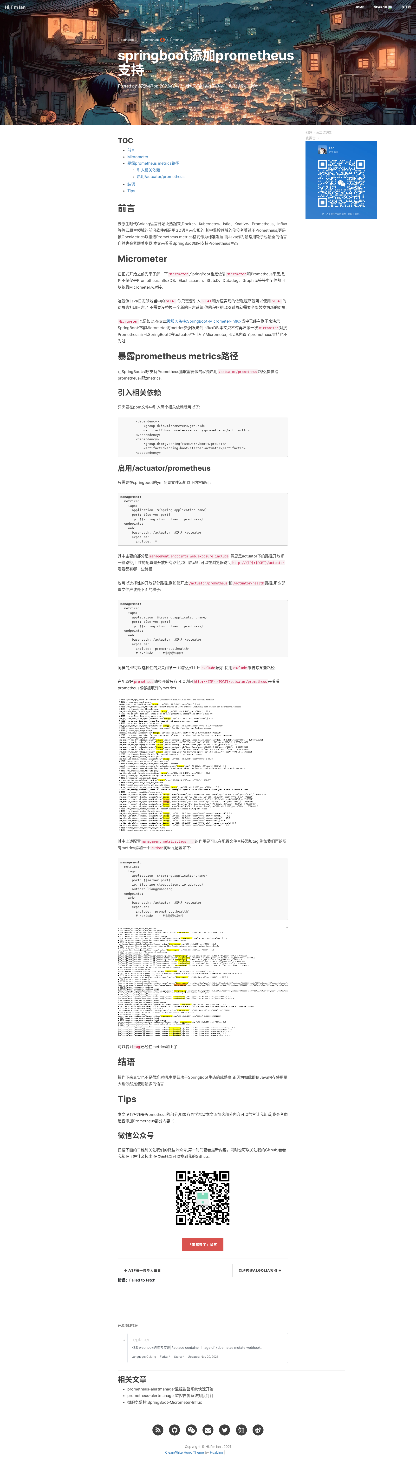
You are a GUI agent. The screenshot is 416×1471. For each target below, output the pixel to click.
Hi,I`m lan (15, 7)
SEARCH (381, 7)
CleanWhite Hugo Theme (184, 1452)
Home (359, 7)
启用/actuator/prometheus (160, 176)
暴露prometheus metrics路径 (153, 163)
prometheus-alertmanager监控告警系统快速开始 (170, 1389)
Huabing (216, 1452)
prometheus (151, 39)
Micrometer (137, 156)
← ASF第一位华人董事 (142, 1270)
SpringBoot (128, 39)
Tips (131, 190)
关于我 (406, 7)
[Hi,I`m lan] (157, 1430)
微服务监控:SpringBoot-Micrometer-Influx (204, 321)
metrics (178, 39)
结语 (131, 184)
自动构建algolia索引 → (260, 1270)
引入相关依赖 (148, 170)
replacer (140, 1339)
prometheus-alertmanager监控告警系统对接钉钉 (170, 1395)
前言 (131, 150)
